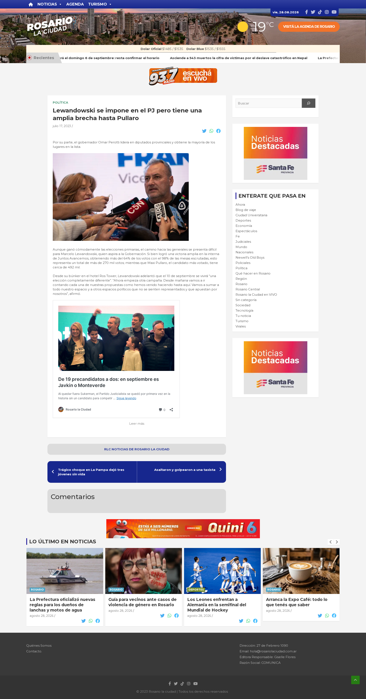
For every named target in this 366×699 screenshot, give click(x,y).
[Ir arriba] (355, 680)
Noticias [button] (47, 4)
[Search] (308, 103)
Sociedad (243, 305)
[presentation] (331, 542)
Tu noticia (243, 316)
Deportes (243, 220)
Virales (241, 326)
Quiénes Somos (38, 646)
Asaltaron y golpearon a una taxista (184, 470)
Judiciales (243, 242)
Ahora (240, 204)
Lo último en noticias (62, 541)
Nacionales (244, 252)
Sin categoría (246, 300)
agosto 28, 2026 (41, 616)
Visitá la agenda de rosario (309, 27)
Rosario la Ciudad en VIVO (256, 295)
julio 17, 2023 (62, 126)
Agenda (75, 4)
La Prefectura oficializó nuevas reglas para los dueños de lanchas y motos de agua (62, 604)
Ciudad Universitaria (251, 215)
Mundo (241, 247)
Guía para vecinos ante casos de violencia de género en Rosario (142, 602)
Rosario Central (248, 289)
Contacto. (34, 651)
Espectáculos (246, 231)
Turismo (242, 321)
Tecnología (244, 310)
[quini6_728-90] (183, 521)
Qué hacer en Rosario (253, 273)
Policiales (243, 263)
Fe (238, 236)
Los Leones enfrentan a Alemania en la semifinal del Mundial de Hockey (216, 604)
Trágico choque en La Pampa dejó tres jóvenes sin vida (91, 472)
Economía (244, 226)
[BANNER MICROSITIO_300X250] (275, 129)
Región (241, 279)
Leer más (136, 424)
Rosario (241, 284)
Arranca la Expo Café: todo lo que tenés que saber (296, 602)
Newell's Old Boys (250, 257)
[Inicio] (30, 4)
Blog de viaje (246, 210)
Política (60, 102)
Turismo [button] (97, 4)
